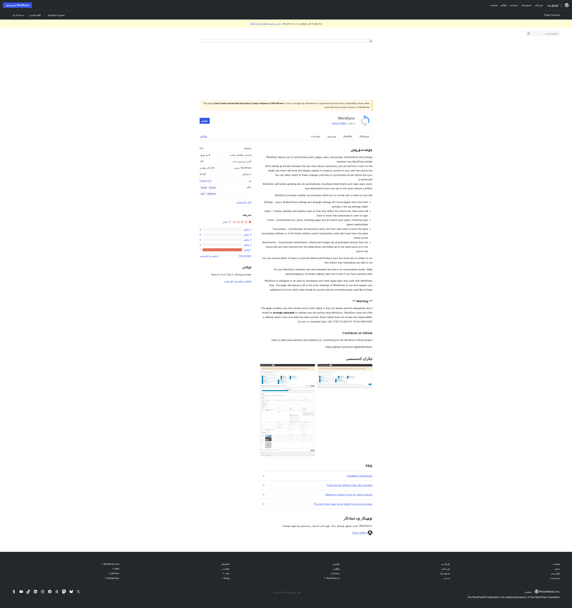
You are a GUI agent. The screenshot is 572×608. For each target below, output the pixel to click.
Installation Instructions (359, 476)
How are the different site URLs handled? (349, 485)
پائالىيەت (225, 568)
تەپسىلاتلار (364, 136)
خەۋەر (557, 568)
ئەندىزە (447, 578)
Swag (225, 578)
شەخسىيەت (555, 578)
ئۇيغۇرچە (528, 592)
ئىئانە (226, 573)
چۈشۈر (205, 120)
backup (212, 187)
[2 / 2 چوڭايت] (311, 367)
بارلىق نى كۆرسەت (209, 255)
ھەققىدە (556, 564)
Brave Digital (339, 123)
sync (203, 194)
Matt (115, 568)
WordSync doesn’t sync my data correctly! (348, 494)
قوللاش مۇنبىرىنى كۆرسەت (237, 281)
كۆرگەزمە (445, 564)
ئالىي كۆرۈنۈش (243, 202)
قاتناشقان (225, 564)
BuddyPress (112, 578)
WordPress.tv (332, 578)
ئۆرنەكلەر (445, 568)
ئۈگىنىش (336, 564)
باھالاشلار (347, 136)
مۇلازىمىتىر (555, 573)
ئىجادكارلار (335, 573)
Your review (245, 255)
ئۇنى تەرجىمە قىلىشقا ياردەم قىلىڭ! (265, 23)
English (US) (206, 180)
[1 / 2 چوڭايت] (368, 367)
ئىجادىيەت (315, 136)
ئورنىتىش (331, 136)
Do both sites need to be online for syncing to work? (343, 504)
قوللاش (203, 136)
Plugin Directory (552, 15)
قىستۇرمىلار (445, 573)
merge (204, 187)
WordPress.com (110, 564)
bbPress (113, 573)
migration (211, 194)
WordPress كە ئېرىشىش (17, 5)
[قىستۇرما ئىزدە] (528, 33)
